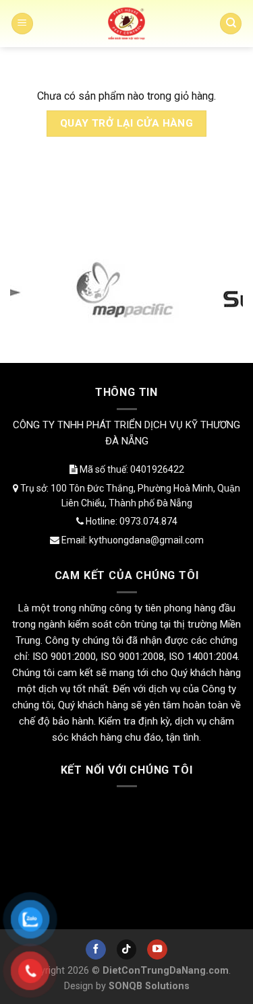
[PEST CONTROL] (126, 23)
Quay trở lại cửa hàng (127, 123)
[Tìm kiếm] (231, 24)
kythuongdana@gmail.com (146, 540)
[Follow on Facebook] (96, 949)
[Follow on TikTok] (127, 949)
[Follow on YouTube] (157, 949)
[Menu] (22, 24)
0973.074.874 (148, 521)
